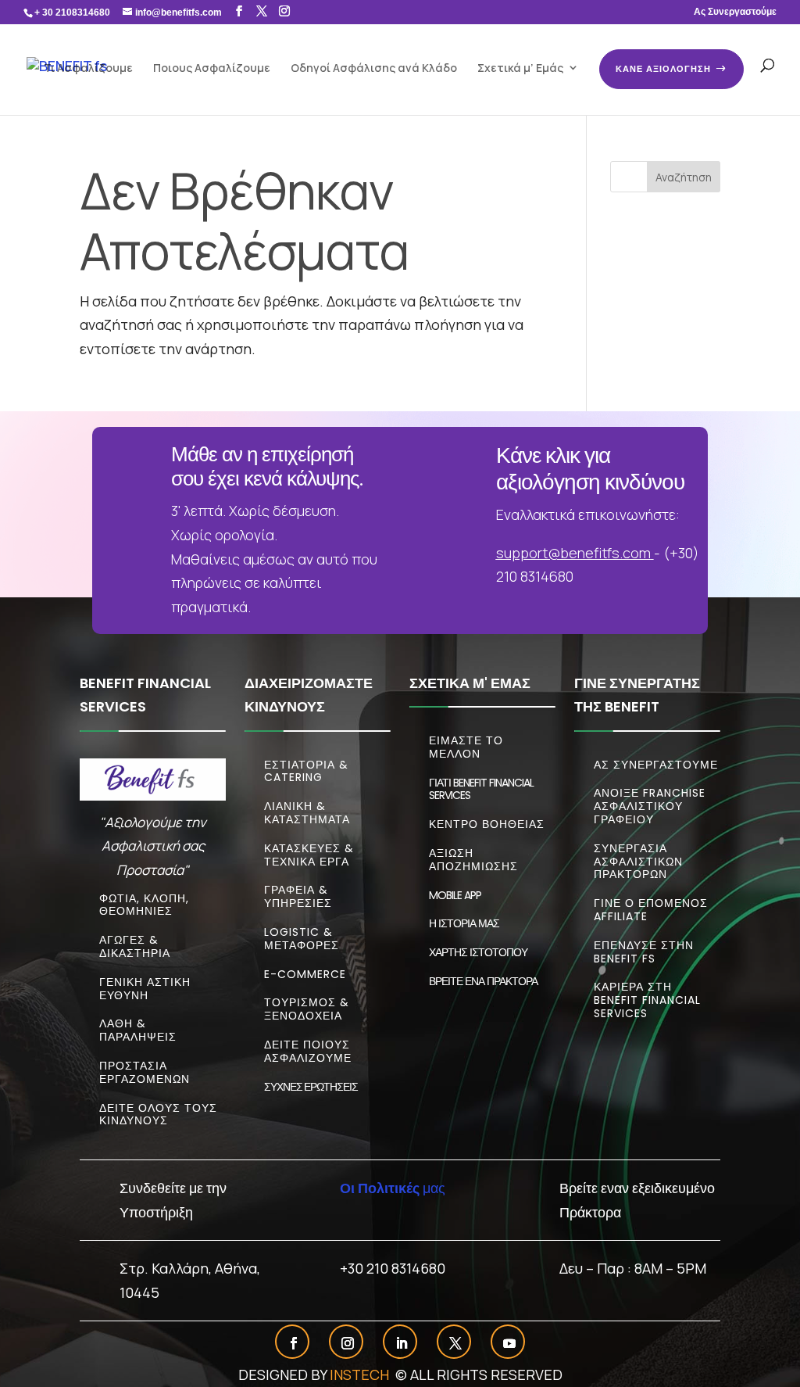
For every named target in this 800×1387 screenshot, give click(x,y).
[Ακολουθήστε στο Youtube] (509, 1343)
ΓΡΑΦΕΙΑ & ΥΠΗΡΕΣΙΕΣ (298, 896)
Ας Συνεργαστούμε (735, 12)
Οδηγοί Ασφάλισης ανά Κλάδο (374, 67)
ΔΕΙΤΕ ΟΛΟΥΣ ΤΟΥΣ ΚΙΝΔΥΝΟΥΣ (158, 1114)
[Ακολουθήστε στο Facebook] (293, 1343)
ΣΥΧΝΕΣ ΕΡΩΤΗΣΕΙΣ (311, 1086)
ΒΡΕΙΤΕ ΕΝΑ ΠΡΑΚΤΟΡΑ (483, 981)
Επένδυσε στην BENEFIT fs (644, 951)
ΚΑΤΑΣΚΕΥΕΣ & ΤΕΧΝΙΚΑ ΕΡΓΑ (309, 854)
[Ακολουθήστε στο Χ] (455, 1343)
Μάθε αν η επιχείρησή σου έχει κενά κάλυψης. (266, 466)
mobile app (455, 895)
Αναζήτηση (683, 177)
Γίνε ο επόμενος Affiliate (651, 909)
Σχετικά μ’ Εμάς (520, 67)
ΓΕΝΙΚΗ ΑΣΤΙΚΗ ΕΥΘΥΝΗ (145, 988)
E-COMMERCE (305, 974)
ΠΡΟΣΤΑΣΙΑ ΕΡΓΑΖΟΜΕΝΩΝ (144, 1072)
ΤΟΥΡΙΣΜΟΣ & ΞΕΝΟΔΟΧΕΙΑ (306, 1009)
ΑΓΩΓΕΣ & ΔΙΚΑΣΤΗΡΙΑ (134, 946)
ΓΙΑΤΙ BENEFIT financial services (481, 789)
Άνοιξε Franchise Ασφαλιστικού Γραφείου (649, 806)
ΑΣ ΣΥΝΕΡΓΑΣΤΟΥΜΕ (656, 764)
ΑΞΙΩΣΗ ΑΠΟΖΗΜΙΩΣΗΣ (473, 859)
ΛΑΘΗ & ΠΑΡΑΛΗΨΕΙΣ (138, 1030)
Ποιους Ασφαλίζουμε (211, 67)
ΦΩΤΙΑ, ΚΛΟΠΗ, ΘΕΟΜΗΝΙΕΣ (144, 905)
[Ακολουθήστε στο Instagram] (347, 1343)
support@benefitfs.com (573, 552)
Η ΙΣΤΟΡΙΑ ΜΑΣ (464, 923)
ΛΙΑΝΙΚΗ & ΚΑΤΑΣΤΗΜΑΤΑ (307, 812)
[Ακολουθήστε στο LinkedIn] (401, 1343)
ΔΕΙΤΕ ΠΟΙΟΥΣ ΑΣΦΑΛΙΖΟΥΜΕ (308, 1051)
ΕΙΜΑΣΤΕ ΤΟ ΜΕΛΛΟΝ (466, 747)
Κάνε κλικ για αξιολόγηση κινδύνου (590, 468)
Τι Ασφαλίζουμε (88, 67)
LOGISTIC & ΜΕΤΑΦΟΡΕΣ (301, 938)
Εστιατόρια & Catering (306, 771)
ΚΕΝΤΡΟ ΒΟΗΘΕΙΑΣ (487, 824)
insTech (361, 1374)
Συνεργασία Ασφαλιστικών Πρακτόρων (638, 861)
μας (392, 1187)
